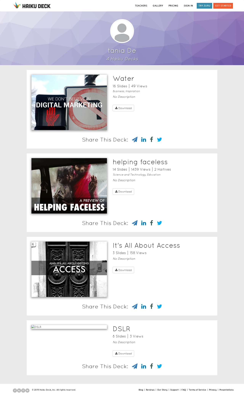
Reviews (150, 390)
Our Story (162, 390)
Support (174, 390)
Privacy (213, 390)
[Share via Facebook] (149, 139)
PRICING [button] (173, 5)
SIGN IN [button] (188, 5)
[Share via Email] (132, 139)
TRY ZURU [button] (204, 5)
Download (125, 108)
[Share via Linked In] (141, 139)
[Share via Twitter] (157, 139)
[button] (69, 125)
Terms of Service (197, 390)
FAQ (183, 390)
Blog (141, 390)
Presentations (226, 390)
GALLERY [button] (158, 5)
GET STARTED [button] (223, 5)
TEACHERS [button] (141, 5)
